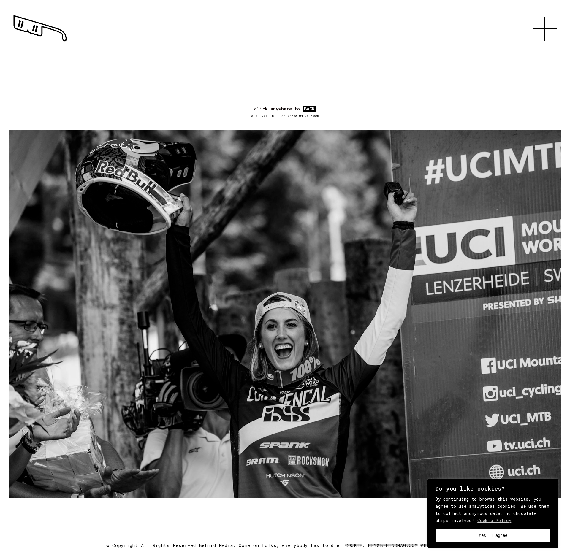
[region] (493, 513)
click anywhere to (284, 109)
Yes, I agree (493, 535)
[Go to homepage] (40, 41)
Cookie (353, 545)
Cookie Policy (494, 520)
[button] (545, 47)
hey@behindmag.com (393, 545)
